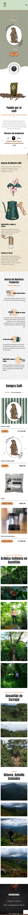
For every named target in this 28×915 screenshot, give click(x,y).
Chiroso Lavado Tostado (7, 461)
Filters (3, 498)
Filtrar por (7, 392)
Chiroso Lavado (5, 426)
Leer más (5, 465)
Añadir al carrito (7, 541)
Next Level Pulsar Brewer (8, 536)
